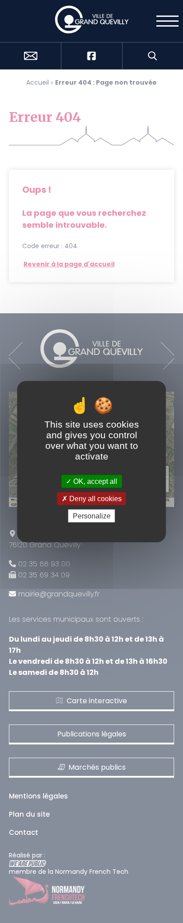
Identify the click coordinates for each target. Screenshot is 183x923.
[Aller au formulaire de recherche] (152, 56)
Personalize (92, 516)
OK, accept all (94, 481)
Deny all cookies (95, 498)
